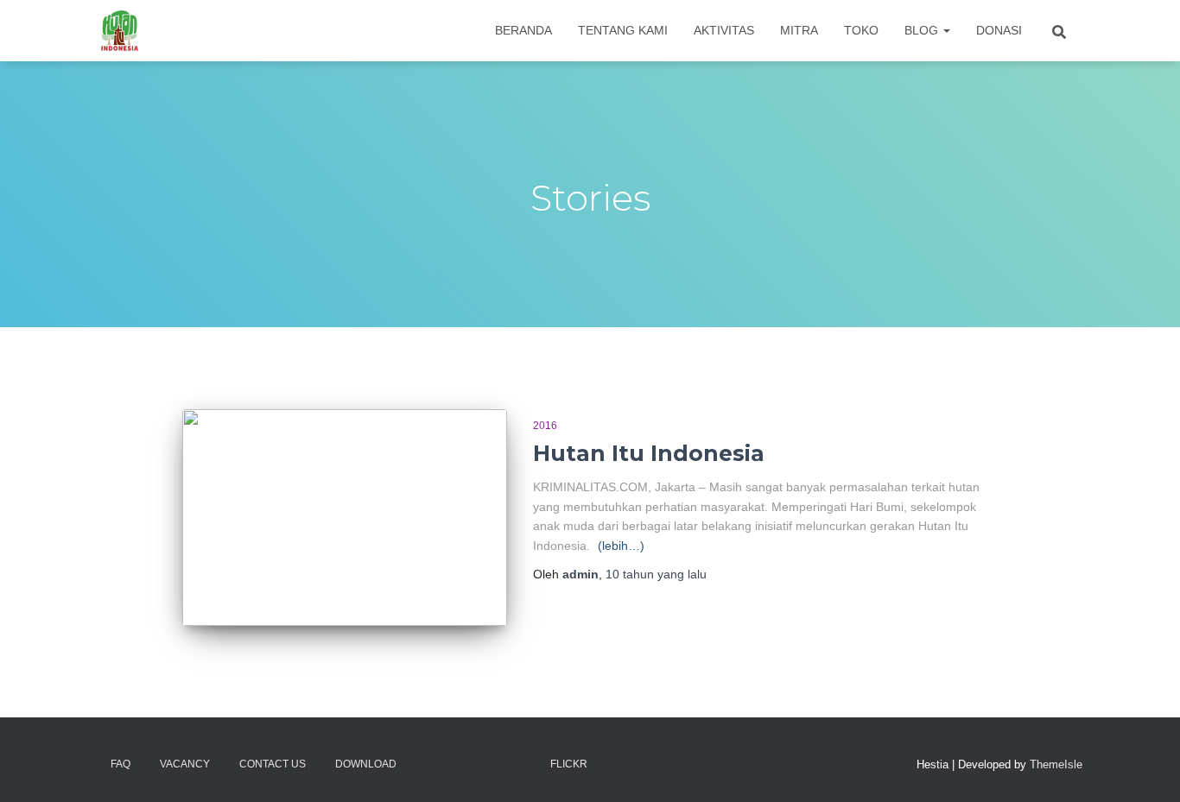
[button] (946, 30)
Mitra (799, 30)
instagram (489, 763)
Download (366, 764)
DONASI (999, 30)
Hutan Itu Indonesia (648, 453)
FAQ (120, 764)
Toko (861, 30)
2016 (545, 426)
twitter (458, 763)
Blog (923, 30)
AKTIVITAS (724, 30)
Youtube (520, 763)
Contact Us (272, 764)
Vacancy (185, 764)
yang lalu (656, 574)
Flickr (568, 764)
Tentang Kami (623, 30)
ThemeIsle (1056, 764)
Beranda (523, 30)
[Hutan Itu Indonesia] (120, 31)
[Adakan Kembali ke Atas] (1146, 767)
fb (427, 763)
